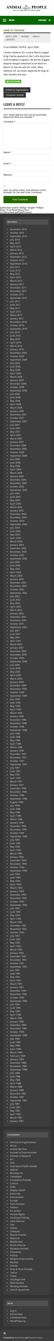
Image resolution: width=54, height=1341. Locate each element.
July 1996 (15, 805)
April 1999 (15, 709)
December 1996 (18, 788)
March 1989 (16, 1052)
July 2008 (15, 394)
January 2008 (17, 411)
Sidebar (42, 20)
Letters (13, 1228)
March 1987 (16, 1117)
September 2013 (18, 236)
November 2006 (18, 449)
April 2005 (15, 503)
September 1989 (18, 1035)
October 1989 (17, 1032)
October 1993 (17, 901)
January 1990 (17, 1021)
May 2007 (15, 431)
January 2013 (17, 253)
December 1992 (18, 925)
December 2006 (18, 445)
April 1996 (15, 816)
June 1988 (15, 1076)
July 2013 (15, 239)
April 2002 (15, 606)
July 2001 (15, 630)
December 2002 (18, 582)
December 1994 (18, 860)
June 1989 (15, 1042)
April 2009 (15, 373)
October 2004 (17, 521)
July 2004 (15, 527)
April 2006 (15, 469)
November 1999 (18, 689)
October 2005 (17, 486)
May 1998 (15, 740)
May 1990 (15, 1011)
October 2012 (17, 260)
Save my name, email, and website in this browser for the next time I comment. (24, 191)
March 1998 (16, 747)
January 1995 (17, 857)
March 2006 (16, 473)
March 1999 (16, 713)
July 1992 (15, 936)
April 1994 (15, 884)
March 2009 (16, 377)
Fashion (14, 1207)
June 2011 (15, 305)
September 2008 (18, 390)
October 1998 (17, 726)
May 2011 (15, 308)
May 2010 (15, 339)
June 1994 (15, 877)
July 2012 (15, 267)
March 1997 (16, 781)
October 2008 (17, 387)
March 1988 (16, 1086)
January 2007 (17, 442)
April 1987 (15, 1114)
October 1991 (17, 963)
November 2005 (18, 483)
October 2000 (17, 658)
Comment (9, 122)
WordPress (19, 1338)
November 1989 (18, 1028)
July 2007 (15, 425)
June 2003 (15, 565)
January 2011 (17, 318)
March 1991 (16, 984)
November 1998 (18, 723)
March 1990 (16, 1018)
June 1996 (15, 809)
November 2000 (18, 654)
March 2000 (16, 678)
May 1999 (15, 706)
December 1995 (18, 826)
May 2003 (15, 569)
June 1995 (15, 843)
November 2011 (18, 291)
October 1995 (17, 833)
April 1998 (15, 744)
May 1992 (15, 942)
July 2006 (15, 459)
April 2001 (15, 641)
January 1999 (17, 716)
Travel (13, 1276)
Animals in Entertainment (23, 1152)
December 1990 (18, 990)
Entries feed (16, 1314)
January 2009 (17, 380)
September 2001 (18, 627)
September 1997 (18, 764)
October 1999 (17, 692)
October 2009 (17, 356)
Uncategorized (17, 1279)
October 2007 (17, 418)
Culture (14, 1183)
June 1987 (15, 1107)
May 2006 (15, 466)
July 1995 (15, 840)
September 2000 (18, 661)
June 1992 (15, 939)
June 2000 (15, 668)
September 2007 (18, 421)
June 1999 (15, 702)
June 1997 (15, 771)
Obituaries (15, 1252)
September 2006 (18, 455)
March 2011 (16, 315)
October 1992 (17, 932)
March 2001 (16, 644)
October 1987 (17, 1097)
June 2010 (15, 335)
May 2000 (15, 671)
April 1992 (15, 946)
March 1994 (16, 888)
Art (11, 1159)
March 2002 (16, 610)
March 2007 (16, 438)
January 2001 (17, 647)
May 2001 (15, 637)
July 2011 (15, 301)
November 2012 (18, 257)
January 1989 (17, 1059)
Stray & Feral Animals (21, 1269)
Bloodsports (16, 1173)
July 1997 (15, 768)
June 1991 (15, 973)
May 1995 (15, 846)
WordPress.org (17, 1321)
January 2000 (17, 682)
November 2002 (18, 586)
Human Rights (17, 1214)
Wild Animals (17, 1283)
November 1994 (18, 864)
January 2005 (17, 510)
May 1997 (15, 774)
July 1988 (15, 1073)
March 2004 (16, 541)
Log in (13, 1310)
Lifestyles (15, 1231)
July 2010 (15, 332)
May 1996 (15, 812)
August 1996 (16, 802)
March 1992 (16, 949)
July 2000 (15, 665)
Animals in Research (20, 1156)
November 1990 (18, 994)
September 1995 (18, 836)
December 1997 (18, 754)
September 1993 (18, 905)
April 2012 (15, 277)
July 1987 (15, 1104)
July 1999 (15, 699)
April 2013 (15, 246)
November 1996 (18, 792)
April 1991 (15, 980)
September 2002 (18, 593)
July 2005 (15, 493)
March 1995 (16, 853)
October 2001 (17, 623)
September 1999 (18, 696)
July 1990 (15, 1004)
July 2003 (15, 562)
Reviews (14, 1262)
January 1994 (17, 891)
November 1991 (18, 960)
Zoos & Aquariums (19, 1289)
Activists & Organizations (16, 90)
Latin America (17, 1221)
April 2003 (15, 572)
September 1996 (18, 798)
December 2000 (18, 651)
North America (17, 1245)
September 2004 (18, 524)
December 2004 (18, 514)
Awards (14, 1169)
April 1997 (15, 778)
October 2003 (17, 555)
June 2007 (15, 428)
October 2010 (17, 325)
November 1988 (18, 1066)
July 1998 (15, 733)
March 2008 (16, 407)
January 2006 (17, 476)
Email (7, 163)
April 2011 (15, 311)
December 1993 (18, 894)
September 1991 (18, 966)
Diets (12, 1187)
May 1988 (15, 1080)
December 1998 (18, 720)
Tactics (13, 1272)
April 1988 (15, 1083)
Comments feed (18, 1317)
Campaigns (16, 1176)
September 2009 (18, 359)
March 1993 (16, 922)
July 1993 (15, 908)
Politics (14, 1255)
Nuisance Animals (19, 1248)
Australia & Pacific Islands (23, 1166)
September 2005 (18, 490)
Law (12, 1224)
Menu (12, 20)
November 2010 (18, 322)
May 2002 (15, 603)
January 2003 (17, 579)
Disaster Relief (17, 1190)
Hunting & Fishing (19, 1217)
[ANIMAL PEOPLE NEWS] (27, 5)
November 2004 (18, 517)
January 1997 (17, 785)
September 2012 (18, 263)
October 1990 (17, 997)
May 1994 (15, 881)
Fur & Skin (15, 1211)
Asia (12, 1163)
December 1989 (18, 1025)
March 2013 (16, 250)
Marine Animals (18, 1235)
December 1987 (18, 1093)
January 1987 (17, 1121)
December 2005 (18, 479)
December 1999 (18, 685)
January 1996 (17, 822)
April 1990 (15, 1014)
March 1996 (16, 819)
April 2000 (15, 675)
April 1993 (15, 918)
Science (14, 1265)
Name (7, 152)
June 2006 (15, 462)
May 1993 (15, 915)
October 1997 (17, 761)
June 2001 (15, 634)
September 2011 (18, 298)
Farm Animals (17, 1204)
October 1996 (17, 795)
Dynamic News (35, 1338)
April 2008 (15, 404)
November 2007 (18, 414)
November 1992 (18, 929)
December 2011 (18, 287)
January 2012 (17, 284)
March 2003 (16, 575)
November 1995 (18, 829)
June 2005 (15, 497)
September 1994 (18, 870)
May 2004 (15, 534)
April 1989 (15, 1049)
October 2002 (17, 589)
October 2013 (17, 233)
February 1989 (17, 1056)
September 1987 (18, 1100)
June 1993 (15, 912)
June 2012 (15, 270)
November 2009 (18, 353)
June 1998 (15, 737)
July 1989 (15, 1038)
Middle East (16, 1241)
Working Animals (19, 1286)
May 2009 (15, 370)
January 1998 (17, 750)
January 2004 (17, 545)
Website (7, 175)
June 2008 (15, 397)
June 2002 (15, 599)
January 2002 (17, 613)
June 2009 (15, 366)
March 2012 (16, 281)
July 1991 (15, 970)
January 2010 (17, 349)
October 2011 (17, 294)
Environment (16, 1197)
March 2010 (16, 346)
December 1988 (18, 1062)
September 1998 (18, 730)
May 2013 (15, 243)
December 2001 (18, 617)
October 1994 (17, 867)
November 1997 (18, 757)
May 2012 (15, 274)
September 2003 (18, 558)
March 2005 (16, 507)
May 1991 (15, 977)
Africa (13, 1145)
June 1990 (15, 1008)
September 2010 (18, 329)
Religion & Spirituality (21, 1259)
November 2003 (18, 551)
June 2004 (15, 531)
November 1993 (18, 898)
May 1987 (15, 1110)
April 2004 (15, 538)
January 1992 (17, 953)
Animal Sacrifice (18, 1149)
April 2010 (15, 342)
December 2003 (18, 548)
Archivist (25, 36)
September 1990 (18, 1001)
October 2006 (17, 452)
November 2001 (18, 620)
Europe (14, 1200)
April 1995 (15, 850)
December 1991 (18, 956)
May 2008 (15, 401)
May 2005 (15, 500)
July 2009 (15, 363)
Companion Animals (14, 95)
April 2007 (15, 435)
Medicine (15, 1238)
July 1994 (15, 874)
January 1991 (17, 987)
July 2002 (15, 596)
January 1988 (17, 1090)
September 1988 (18, 1069)
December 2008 (18, 383)
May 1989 (15, 1045)
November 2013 (18, 229)
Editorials (15, 1193)
